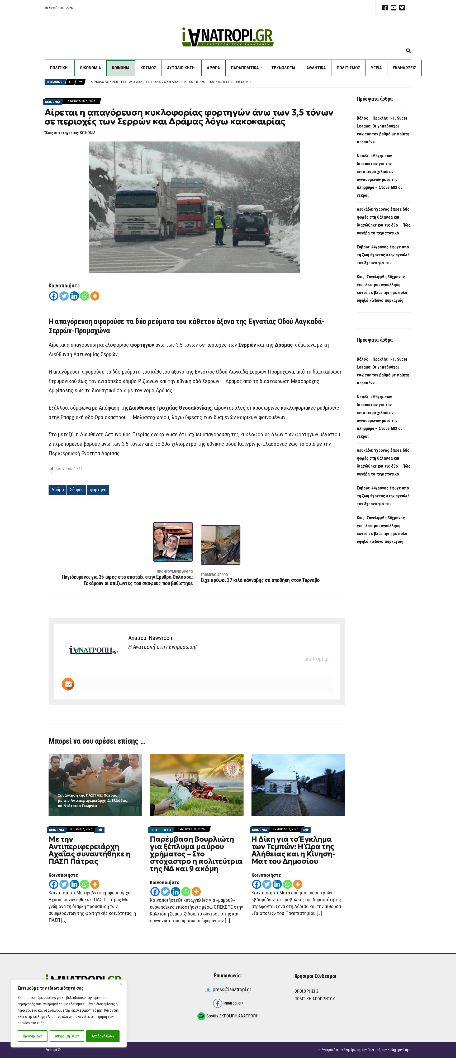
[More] (94, 296)
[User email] (68, 684)
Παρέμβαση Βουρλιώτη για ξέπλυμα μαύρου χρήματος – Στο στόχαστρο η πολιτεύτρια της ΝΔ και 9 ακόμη (196, 854)
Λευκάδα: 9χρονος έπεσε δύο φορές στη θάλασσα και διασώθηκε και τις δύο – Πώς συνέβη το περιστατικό (171, 82)
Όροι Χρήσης (306, 991)
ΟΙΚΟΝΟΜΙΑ (90, 67)
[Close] (121, 984)
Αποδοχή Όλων (103, 1036)
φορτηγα (98, 489)
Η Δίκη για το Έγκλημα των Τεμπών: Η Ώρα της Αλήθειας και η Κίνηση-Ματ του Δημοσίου (293, 850)
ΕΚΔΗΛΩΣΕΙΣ (404, 67)
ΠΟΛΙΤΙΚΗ (59, 67)
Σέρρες (77, 489)
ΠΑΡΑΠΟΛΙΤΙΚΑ (245, 67)
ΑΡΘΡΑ (213, 67)
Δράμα (57, 489)
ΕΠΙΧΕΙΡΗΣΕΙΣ (161, 830)
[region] (69, 1013)
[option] (251, 82)
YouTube (393, 7)
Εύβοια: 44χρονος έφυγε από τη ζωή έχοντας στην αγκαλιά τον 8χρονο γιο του (383, 254)
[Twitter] (64, 296)
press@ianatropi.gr (232, 989)
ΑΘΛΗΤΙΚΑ (316, 67)
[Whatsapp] (84, 296)
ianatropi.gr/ (232, 1003)
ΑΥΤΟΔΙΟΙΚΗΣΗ (180, 67)
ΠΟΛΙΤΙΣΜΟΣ (348, 67)
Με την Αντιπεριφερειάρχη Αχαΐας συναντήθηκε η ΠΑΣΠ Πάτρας (90, 850)
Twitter (402, 7)
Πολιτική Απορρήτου (314, 998)
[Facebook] (53, 296)
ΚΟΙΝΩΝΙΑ (121, 67)
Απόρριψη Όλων (67, 1036)
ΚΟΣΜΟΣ (148, 67)
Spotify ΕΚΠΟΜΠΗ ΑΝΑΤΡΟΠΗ (231, 1015)
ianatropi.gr (316, 658)
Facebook (385, 7)
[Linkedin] (74, 296)
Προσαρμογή (32, 1036)
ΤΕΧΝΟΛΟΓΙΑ (283, 67)
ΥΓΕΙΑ (376, 67)
